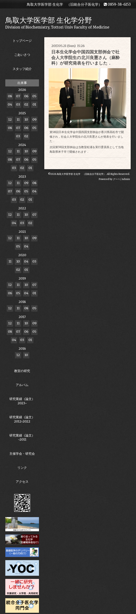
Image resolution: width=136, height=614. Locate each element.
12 (10, 119)
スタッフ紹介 (22, 69)
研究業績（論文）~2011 (22, 437)
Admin (126, 179)
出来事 (22, 83)
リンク (22, 468)
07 (18, 96)
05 (34, 96)
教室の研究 (22, 371)
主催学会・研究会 (22, 454)
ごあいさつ (22, 55)
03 (18, 104)
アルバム (22, 385)
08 (10, 96)
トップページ (22, 41)
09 (34, 119)
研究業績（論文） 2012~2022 (22, 419)
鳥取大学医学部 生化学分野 (48, 20)
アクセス (22, 482)
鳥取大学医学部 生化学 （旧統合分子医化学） (81, 174)
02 (26, 104)
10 (26, 119)
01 (34, 104)
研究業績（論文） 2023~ (22, 401)
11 (18, 119)
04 (10, 104)
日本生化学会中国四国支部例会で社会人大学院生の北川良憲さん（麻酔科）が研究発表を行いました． (85, 57)
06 (26, 96)
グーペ (116, 179)
